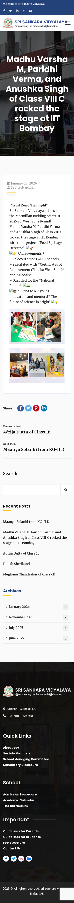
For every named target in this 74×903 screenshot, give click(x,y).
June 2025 (37, 638)
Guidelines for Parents (21, 831)
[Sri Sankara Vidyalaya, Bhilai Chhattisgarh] (35, 23)
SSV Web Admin (23, 187)
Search (10, 473)
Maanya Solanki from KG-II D (33, 449)
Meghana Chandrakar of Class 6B (29, 574)
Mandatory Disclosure (20, 765)
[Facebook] (20, 408)
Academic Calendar (18, 800)
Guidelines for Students (22, 837)
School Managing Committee (26, 759)
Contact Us (12, 848)
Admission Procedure (20, 794)
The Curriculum (15, 806)
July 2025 (37, 628)
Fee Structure (14, 843)
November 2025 (38, 617)
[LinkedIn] (44, 408)
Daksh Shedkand (16, 564)
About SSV (11, 748)
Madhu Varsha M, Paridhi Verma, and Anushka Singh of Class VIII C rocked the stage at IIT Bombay (35, 537)
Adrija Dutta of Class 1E (26, 432)
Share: (8, 408)
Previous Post (12, 426)
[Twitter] (28, 408)
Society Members (17, 753)
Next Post (9, 444)
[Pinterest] (36, 408)
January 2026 (37, 607)
